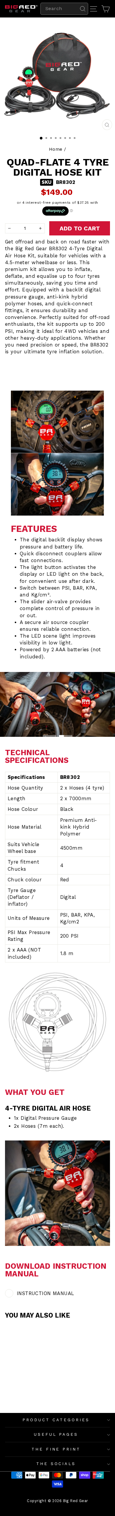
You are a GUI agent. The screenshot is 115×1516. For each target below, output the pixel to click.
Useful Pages (56, 1434)
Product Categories (56, 1420)
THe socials (56, 1464)
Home (56, 149)
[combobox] (64, 9)
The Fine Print (56, 1449)
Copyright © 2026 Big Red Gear (57, 1501)
